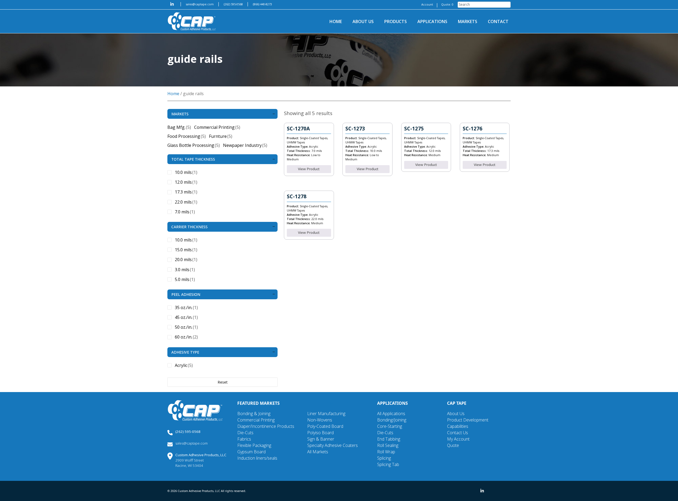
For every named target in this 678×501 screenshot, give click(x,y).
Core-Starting (389, 426)
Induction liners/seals (257, 458)
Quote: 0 (447, 4)
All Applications (391, 413)
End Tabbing (388, 439)
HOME (335, 21)
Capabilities (457, 426)
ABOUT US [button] (363, 21)
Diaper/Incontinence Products (265, 426)
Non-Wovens (319, 420)
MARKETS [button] (467, 21)
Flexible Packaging (254, 445)
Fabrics (244, 439)
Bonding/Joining (391, 420)
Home (173, 93)
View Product (309, 168)
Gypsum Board (251, 452)
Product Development (467, 420)
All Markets (317, 452)
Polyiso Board (320, 433)
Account (427, 4)
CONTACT (498, 21)
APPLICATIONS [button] (432, 21)
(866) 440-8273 (262, 4)
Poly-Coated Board (325, 426)
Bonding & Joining (253, 413)
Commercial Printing (256, 420)
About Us (456, 413)
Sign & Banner (320, 439)
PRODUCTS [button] (395, 21)
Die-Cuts (245, 433)
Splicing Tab (388, 464)
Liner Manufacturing (326, 413)
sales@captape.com (200, 4)
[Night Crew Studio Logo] (195, 410)
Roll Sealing (387, 445)
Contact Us (457, 433)
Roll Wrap (386, 452)
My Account (458, 439)
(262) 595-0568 (234, 4)
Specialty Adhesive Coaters (332, 445)
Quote (453, 445)
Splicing (384, 458)
